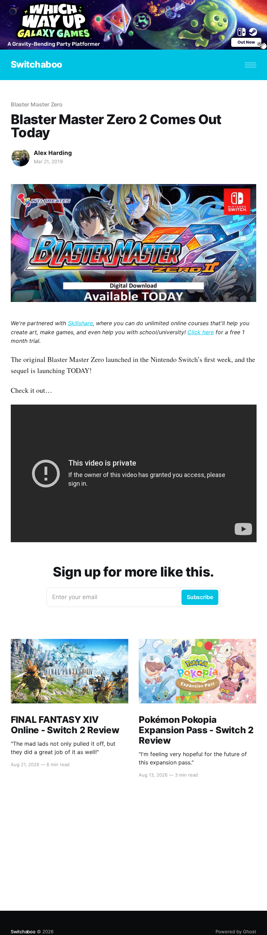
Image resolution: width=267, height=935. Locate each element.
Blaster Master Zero (37, 104)
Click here (200, 332)
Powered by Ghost (236, 931)
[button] (250, 65)
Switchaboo (36, 64)
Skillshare (80, 323)
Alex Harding (53, 152)
